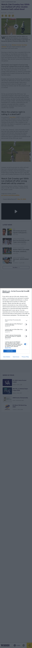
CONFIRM (10, 351)
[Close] (28, 291)
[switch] (25, 324)
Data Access (16, 356)
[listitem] (16, 320)
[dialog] (16, 324)
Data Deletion (6, 356)
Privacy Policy (25, 356)
